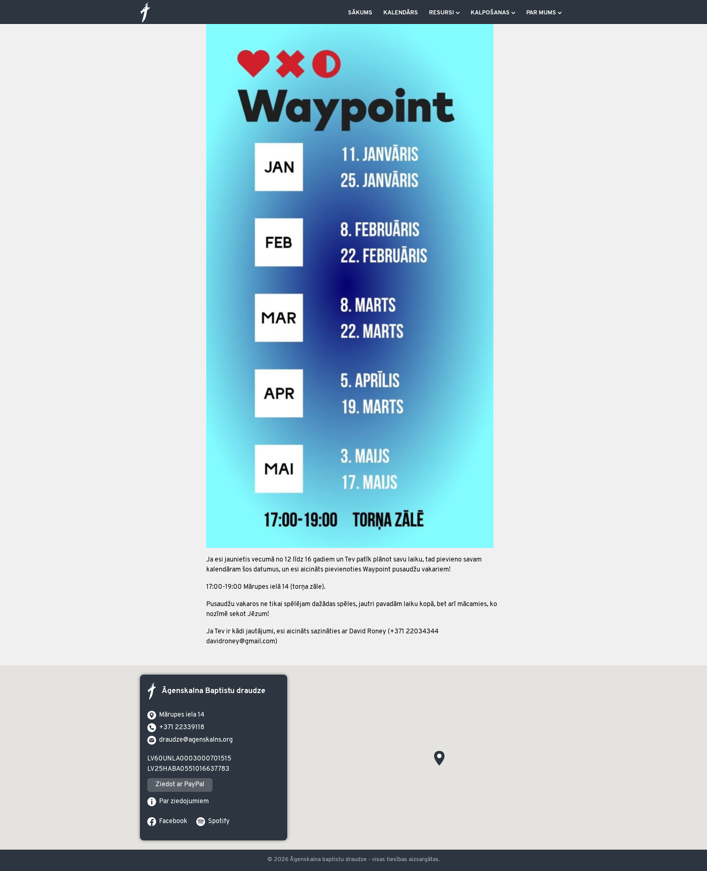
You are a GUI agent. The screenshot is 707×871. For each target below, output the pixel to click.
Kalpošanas (490, 13)
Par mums (541, 13)
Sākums (360, 13)
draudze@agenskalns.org (196, 740)
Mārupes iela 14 (181, 715)
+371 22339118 (181, 727)
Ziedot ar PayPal (179, 784)
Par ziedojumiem (184, 801)
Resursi (441, 13)
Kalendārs (400, 13)
